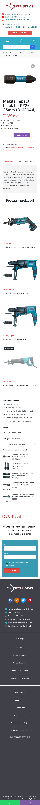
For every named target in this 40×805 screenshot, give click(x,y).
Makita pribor (22, 147)
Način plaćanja (20, 715)
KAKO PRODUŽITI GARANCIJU (20, 737)
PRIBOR (31, 147)
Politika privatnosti (20, 655)
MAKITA (14, 147)
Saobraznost (20, 700)
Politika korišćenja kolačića (20, 730)
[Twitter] (23, 600)
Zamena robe (20, 708)
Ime (5, 545)
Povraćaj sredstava (20, 671)
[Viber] (30, 802)
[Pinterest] (29, 600)
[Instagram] (16, 600)
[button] (33, 66)
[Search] (32, 47)
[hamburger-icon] (7, 41)
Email (6, 554)
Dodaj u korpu (22, 135)
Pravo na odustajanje (20, 678)
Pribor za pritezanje (10, 150)
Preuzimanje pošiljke (20, 723)
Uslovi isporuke (20, 663)
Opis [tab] (20, 162)
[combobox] (20, 443)
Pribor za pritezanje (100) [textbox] (19, 444)
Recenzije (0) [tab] (30, 162)
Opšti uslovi (20, 647)
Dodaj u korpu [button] (20, 241)
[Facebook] (10, 600)
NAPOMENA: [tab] (9, 162)
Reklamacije (20, 692)
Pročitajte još (20, 379)
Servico (33, 799)
